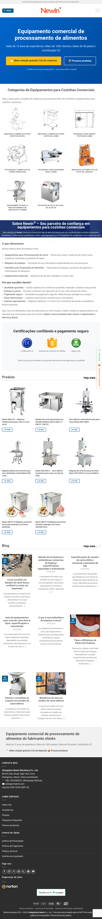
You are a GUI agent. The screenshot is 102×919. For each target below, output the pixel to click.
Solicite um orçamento (12, 856)
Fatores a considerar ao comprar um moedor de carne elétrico (17, 701)
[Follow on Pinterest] (28, 871)
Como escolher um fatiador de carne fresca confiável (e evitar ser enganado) (17, 584)
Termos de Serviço (10, 825)
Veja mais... (91, 377)
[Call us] (23, 871)
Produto (5, 815)
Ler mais (7, 430)
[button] (8, 11)
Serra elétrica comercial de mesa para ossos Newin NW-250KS (84, 420)
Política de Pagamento (12, 846)
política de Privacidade (12, 841)
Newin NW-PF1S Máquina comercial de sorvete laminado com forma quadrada (16, 524)
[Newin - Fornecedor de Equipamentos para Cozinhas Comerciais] (51, 10)
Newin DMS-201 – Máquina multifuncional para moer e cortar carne (15, 422)
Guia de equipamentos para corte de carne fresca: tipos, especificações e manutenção (17, 621)
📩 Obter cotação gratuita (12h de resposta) (33, 60)
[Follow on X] (14, 871)
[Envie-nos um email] (19, 871)
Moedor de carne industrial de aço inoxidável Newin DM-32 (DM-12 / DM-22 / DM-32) (49, 422)
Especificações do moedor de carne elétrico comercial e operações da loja (85, 561)
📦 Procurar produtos (80, 60)
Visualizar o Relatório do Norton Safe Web (10, 886)
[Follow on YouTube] (33, 871)
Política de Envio (10, 851)
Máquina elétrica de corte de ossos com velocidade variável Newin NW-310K (16, 473)
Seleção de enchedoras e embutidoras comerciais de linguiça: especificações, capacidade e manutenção (51, 563)
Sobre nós (6, 805)
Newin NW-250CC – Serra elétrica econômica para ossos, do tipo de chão (49, 473)
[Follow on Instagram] (9, 871)
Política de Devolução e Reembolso (69, 908)
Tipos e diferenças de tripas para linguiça (85, 641)
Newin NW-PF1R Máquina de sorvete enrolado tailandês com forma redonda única (50, 524)
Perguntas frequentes (12, 820)
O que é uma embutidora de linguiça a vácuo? (51, 619)
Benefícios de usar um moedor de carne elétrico (51, 699)
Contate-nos (7, 810)
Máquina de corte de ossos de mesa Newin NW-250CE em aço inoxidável (84, 472)
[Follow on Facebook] (4, 871)
